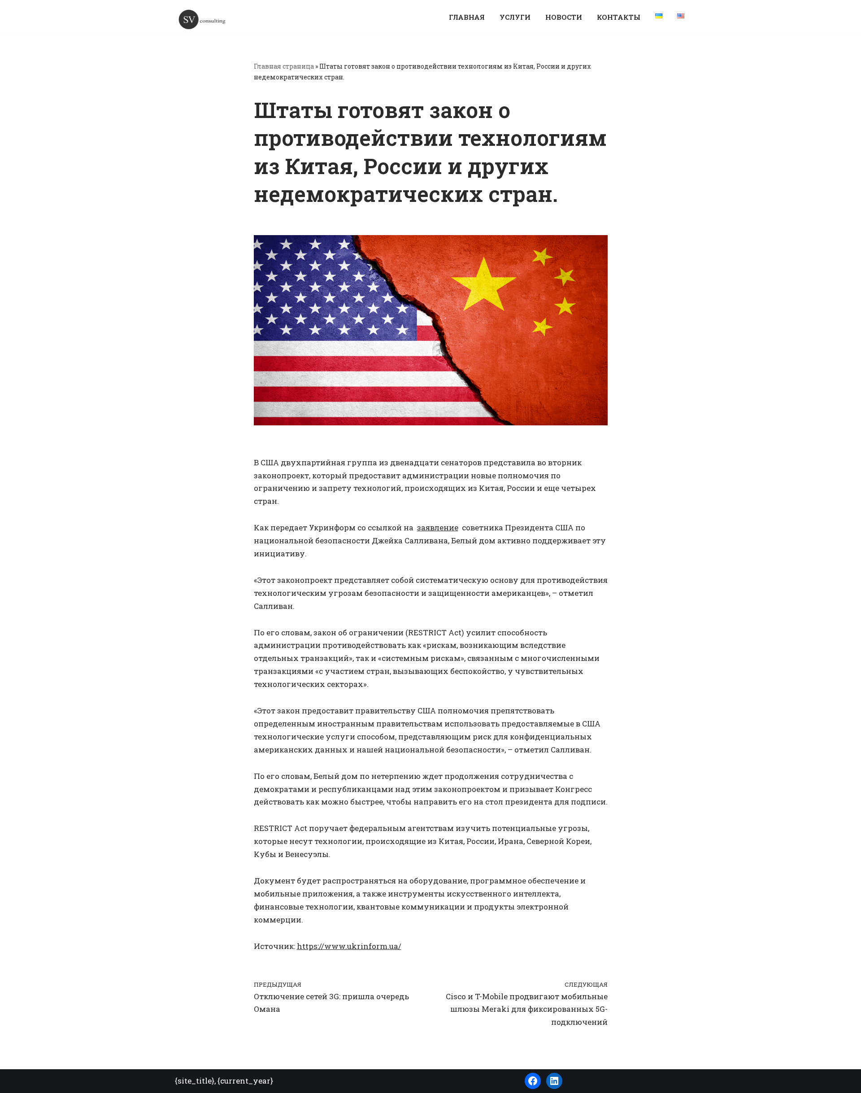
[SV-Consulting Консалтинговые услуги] (202, 19)
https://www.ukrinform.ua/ (349, 946)
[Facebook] (533, 1081)
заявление (437, 527)
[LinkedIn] (554, 1081)
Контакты (618, 17)
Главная (467, 17)
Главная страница (284, 66)
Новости (563, 17)
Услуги (515, 17)
